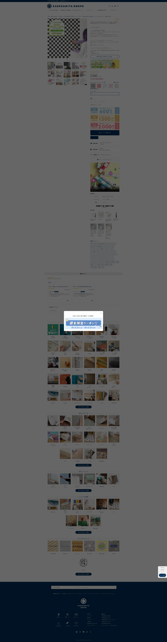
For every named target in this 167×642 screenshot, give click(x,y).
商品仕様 (162, 567)
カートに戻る (162, 575)
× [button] (101, 313)
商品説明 (162, 569)
